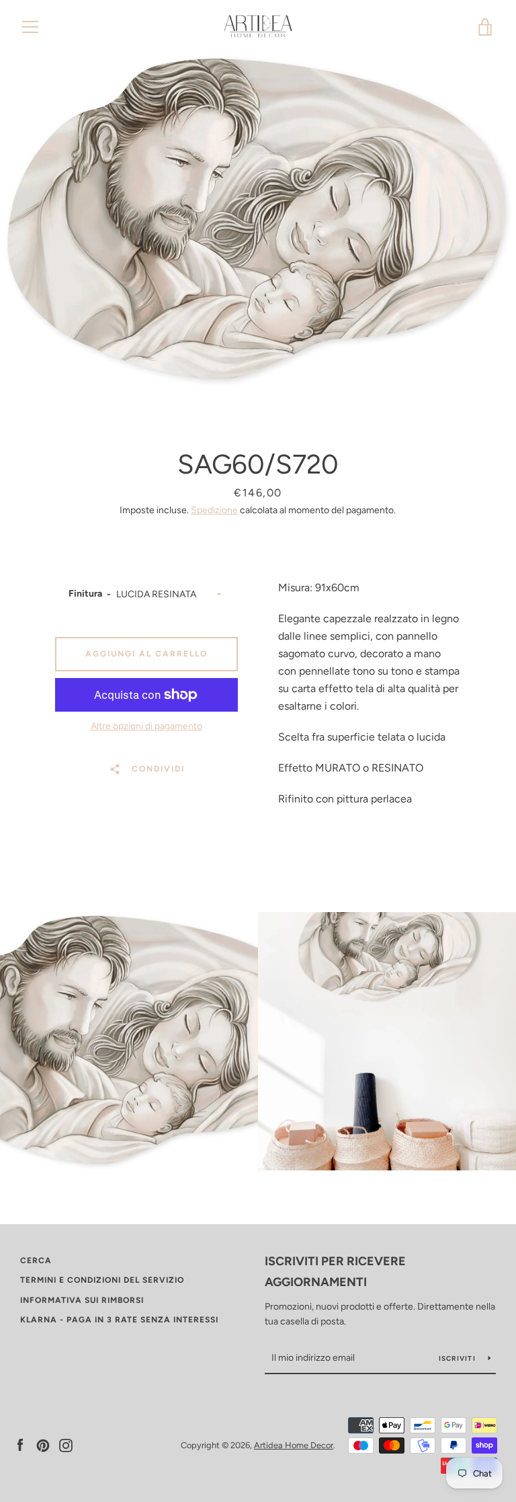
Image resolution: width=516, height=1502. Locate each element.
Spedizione (214, 510)
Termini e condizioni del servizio (102, 1280)
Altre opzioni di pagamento (146, 726)
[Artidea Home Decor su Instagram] (66, 1444)
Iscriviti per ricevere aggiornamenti (335, 1271)
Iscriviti (458, 1358)
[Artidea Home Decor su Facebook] (20, 1444)
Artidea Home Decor (293, 1445)
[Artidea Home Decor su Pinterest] (43, 1444)
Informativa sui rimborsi (82, 1300)
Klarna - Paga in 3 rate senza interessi (119, 1319)
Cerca (36, 1260)
